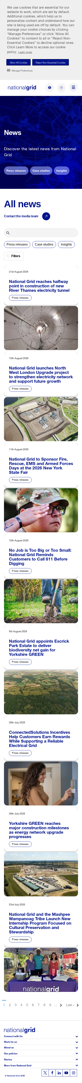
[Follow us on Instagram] (73, 1072)
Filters (15, 256)
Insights (61, 170)
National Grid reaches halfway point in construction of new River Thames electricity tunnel (39, 285)
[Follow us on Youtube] (66, 1072)
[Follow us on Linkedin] (59, 1072)
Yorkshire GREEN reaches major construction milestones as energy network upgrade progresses (39, 829)
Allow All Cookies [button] (18, 62)
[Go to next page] (61, 1003)
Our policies (10, 1053)
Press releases (16, 170)
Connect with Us (13, 1036)
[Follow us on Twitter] (45, 1072)
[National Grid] (22, 88)
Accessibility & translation (49, 87)
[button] (19, 70)
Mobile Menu (73, 88)
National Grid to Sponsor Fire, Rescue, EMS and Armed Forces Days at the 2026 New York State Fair (41, 465)
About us (9, 1047)
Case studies (41, 170)
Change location (61, 88)
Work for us (10, 1041)
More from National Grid (17, 1065)
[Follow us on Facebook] (52, 1072)
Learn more (25, 51)
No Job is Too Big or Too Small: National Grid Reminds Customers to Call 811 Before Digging (40, 556)
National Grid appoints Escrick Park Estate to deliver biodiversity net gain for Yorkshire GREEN (39, 647)
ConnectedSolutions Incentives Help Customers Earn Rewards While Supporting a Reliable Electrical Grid (39, 738)
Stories (8, 1059)
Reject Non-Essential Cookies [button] (50, 62)
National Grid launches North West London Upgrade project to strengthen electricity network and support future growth (41, 374)
